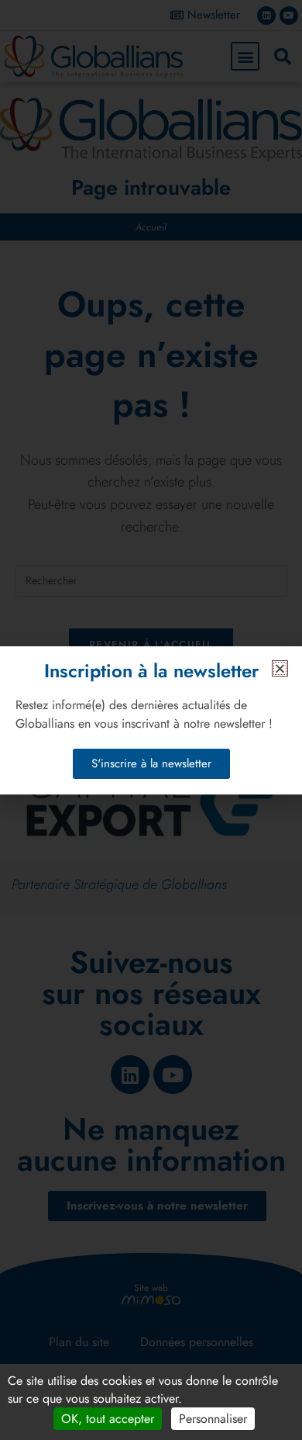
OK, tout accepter (107, 1419)
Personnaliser (213, 1419)
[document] (151, 720)
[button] (280, 668)
